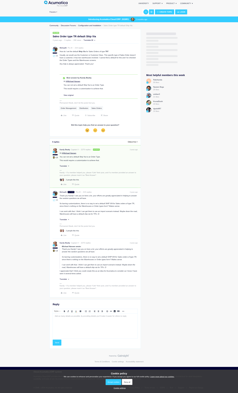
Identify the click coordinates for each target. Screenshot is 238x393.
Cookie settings (118, 362)
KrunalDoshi (158, 101)
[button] (164, 11)
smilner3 (156, 94)
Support (156, 3)
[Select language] (151, 11)
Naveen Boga (158, 87)
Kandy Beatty (65, 150)
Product (170, 3)
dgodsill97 (157, 109)
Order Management (68, 108)
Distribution (83, 108)
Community (185, 3)
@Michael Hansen (73, 81)
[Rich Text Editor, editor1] (95, 326)
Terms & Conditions (102, 362)
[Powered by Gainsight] (119, 356)
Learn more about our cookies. (162, 377)
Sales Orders (96, 108)
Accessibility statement (135, 362)
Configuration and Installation (89, 25)
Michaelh (63, 48)
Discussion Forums (68, 25)
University (143, 3)
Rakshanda (157, 80)
